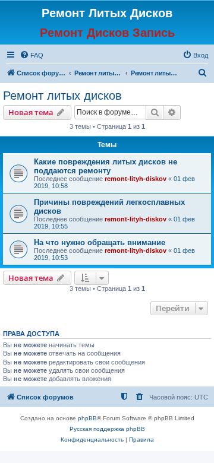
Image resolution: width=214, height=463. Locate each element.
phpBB (87, 418)
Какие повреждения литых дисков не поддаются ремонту (105, 166)
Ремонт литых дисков (62, 95)
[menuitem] (31, 55)
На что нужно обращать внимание (99, 242)
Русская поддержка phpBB (107, 429)
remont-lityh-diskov (135, 178)
